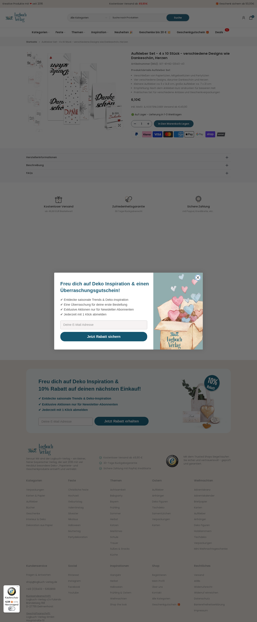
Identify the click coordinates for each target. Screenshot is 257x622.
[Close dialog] (198, 277)
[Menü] (18, 587)
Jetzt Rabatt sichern (103, 337)
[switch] (11, 609)
